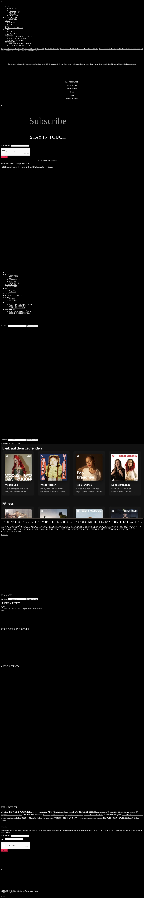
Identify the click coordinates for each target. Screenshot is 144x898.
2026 (58, 812)
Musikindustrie (68, 528)
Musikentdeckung (51, 528)
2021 (36, 812)
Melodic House (131, 815)
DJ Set (20, 815)
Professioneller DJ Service (66, 817)
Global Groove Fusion (58, 815)
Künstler (12, 528)
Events (72, 92)
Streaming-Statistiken (117, 530)
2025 (53, 812)
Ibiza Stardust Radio (96, 815)
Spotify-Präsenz (62, 530)
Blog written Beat (72, 85)
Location (124, 815)
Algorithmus (108, 526)
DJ (129, 812)
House (81, 815)
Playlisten (19, 530)
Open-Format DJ (49, 818)
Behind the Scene (101, 812)
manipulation (24, 528)
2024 (48, 812)
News (44, 818)
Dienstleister (123, 812)
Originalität (7, 530)
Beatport (71, 812)
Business (53, 526)
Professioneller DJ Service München (88, 818)
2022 (40, 812)
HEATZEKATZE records (68, 526)
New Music (29, 818)
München (36, 528)
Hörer (4, 528)
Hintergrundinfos (69, 815)
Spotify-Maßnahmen (44, 530)
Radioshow (100, 818)
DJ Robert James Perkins (13, 815)
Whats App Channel (72, 98)
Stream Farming (78, 530)
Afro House (64, 812)
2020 (32, 812)
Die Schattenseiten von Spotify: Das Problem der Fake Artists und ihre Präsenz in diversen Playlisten (71, 522)
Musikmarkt (96, 528)
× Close (3, 896)
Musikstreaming (126, 528)
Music (3, 820)
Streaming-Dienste (96, 530)
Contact (72, 95)
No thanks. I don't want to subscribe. (47, 160)
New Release (38, 818)
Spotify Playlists (72, 88)
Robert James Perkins (115, 817)
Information (108, 815)
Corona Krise (112, 812)
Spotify (29, 530)
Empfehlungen (47, 815)
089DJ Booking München (16, 811)
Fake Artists (136, 526)
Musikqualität (110, 528)
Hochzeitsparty (76, 815)
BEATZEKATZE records (11, 443)
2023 (99, 526)
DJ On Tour (132, 812)
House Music (87, 815)
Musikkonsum (83, 528)
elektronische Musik (32, 814)
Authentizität (122, 526)
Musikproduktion (88, 526)
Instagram (117, 815)
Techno (136, 818)
